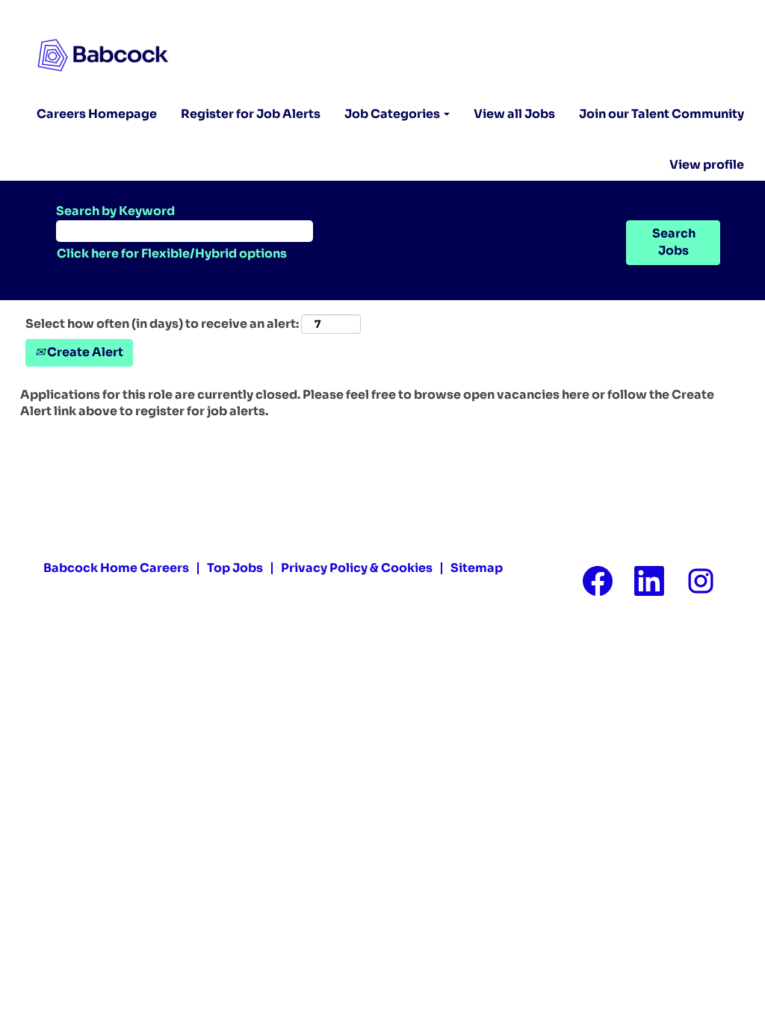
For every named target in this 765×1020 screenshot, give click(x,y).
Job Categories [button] (393, 114)
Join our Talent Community (661, 114)
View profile (706, 165)
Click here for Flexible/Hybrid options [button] (172, 253)
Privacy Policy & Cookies (357, 568)
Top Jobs (235, 568)
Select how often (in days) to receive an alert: (162, 324)
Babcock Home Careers (116, 568)
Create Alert (84, 352)
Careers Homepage (97, 114)
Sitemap (476, 568)
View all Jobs (514, 114)
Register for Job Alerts (250, 114)
